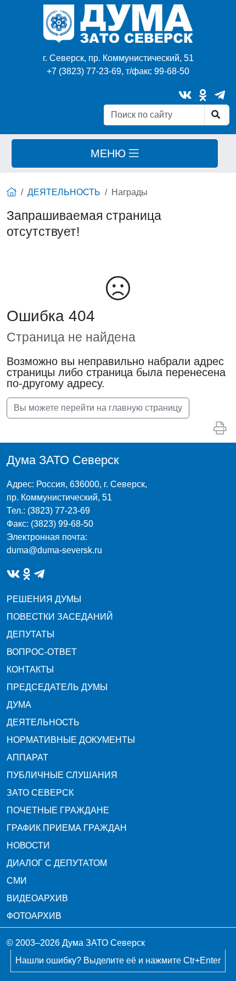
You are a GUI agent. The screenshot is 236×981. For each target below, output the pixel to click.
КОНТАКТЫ (30, 669)
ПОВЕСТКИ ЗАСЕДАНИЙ (60, 616)
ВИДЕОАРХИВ (37, 898)
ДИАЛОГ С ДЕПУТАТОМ (57, 863)
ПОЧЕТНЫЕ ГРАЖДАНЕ (58, 810)
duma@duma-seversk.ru (54, 550)
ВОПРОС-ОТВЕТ (42, 652)
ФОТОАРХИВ (34, 916)
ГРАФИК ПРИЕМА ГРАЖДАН (67, 828)
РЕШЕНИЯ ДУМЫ (44, 599)
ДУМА (19, 704)
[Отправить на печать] (219, 428)
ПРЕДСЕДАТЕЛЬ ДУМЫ (57, 687)
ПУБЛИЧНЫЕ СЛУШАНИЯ (62, 775)
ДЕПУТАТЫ (30, 634)
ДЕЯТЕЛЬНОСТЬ (63, 192)
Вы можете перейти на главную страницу (98, 407)
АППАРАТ (27, 757)
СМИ (17, 880)
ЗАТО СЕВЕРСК (40, 792)
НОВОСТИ (28, 845)
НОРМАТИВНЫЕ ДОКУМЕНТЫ (71, 740)
